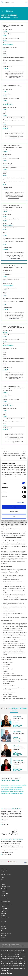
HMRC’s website (16, 74)
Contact (3, 940)
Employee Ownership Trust (7, 946)
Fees (2, 930)
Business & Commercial (6, 904)
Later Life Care (4, 895)
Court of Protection (5, 886)
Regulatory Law (4, 911)
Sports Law (3, 913)
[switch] (24, 487)
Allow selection (14, 511)
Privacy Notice (4, 944)
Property (3, 891)
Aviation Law (4, 915)
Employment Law (5, 908)
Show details (20, 502)
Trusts (2, 881)
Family (2, 877)
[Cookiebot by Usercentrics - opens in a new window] (20, 458)
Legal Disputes (4, 893)
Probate (3, 884)
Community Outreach (6, 933)
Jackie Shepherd (18, 761)
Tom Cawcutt (17, 731)
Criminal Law (4, 888)
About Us (3, 924)
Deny (14, 516)
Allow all (14, 507)
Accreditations (4, 928)
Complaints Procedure (16, 793)
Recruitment (4, 935)
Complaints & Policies (14, 944)
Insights (3, 937)
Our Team (3, 926)
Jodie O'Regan (17, 717)
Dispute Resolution (5, 898)
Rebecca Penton (17, 746)
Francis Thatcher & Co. (20, 946)
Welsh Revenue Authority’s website (13, 537)
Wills (2, 879)
